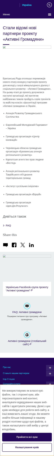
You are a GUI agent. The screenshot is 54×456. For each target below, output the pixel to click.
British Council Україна (10, 5)
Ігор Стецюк (9, 379)
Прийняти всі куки (27, 437)
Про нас (7, 367)
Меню (6, 14)
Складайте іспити (11, 384)
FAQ (8, 225)
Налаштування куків (27, 447)
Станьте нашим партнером (16, 373)
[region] (27, 420)
